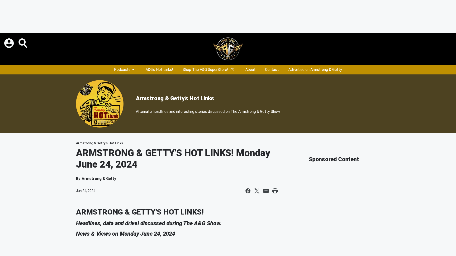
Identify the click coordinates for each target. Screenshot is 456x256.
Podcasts (122, 69)
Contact (272, 69)
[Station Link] (228, 49)
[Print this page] (275, 190)
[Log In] (9, 43)
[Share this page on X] (257, 190)
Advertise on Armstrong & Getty (315, 69)
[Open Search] (23, 43)
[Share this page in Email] (266, 190)
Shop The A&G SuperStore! (205, 69)
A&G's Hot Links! (159, 69)
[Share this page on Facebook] (248, 190)
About (250, 69)
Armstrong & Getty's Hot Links (175, 98)
